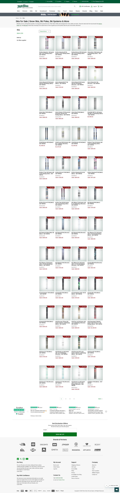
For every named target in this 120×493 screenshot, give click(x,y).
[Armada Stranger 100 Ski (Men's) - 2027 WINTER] (46, 284)
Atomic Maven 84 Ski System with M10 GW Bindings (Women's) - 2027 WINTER (78, 83)
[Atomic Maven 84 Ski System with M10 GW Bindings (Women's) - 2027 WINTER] (79, 73)
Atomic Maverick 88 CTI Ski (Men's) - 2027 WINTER (61, 83)
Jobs (93, 468)
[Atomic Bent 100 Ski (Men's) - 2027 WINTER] (46, 103)
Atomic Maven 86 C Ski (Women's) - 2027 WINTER (94, 83)
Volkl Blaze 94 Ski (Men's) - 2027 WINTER (95, 382)
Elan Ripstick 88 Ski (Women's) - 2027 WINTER (62, 233)
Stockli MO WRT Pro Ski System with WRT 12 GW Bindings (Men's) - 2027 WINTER (95, 113)
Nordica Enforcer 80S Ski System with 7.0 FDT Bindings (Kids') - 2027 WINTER (79, 53)
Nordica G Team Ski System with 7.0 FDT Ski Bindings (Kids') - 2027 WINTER (95, 144)
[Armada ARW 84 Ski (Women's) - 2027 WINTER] (95, 253)
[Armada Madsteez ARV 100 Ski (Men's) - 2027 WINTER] (79, 284)
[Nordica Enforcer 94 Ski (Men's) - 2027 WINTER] (63, 163)
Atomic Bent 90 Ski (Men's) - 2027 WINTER (78, 113)
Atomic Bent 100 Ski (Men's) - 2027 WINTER (46, 113)
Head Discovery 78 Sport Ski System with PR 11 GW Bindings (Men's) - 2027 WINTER (62, 323)
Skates (78, 11)
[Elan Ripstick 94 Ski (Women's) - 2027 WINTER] (63, 253)
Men (18, 11)
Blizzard (26, 25)
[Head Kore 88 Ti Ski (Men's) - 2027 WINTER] (95, 342)
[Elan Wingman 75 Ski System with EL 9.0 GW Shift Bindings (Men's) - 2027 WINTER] (46, 253)
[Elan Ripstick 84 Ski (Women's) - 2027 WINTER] (79, 223)
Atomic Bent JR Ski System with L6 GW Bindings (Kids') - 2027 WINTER (95, 53)
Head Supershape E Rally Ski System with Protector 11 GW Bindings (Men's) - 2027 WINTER (95, 323)
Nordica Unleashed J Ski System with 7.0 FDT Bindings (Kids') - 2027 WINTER (46, 53)
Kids (31, 11)
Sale (101, 11)
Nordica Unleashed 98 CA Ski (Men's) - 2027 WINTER (78, 173)
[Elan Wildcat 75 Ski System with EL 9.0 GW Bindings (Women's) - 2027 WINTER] (79, 193)
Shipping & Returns (75, 465)
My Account (56, 465)
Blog (91, 11)
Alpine (20, 33)
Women (24, 11)
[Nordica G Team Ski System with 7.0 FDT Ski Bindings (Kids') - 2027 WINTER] (95, 133)
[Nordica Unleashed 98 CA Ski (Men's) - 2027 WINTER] (79, 163)
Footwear (52, 11)
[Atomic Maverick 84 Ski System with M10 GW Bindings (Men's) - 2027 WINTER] (46, 73)
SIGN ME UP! (60, 434)
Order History (56, 466)
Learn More (19, 471)
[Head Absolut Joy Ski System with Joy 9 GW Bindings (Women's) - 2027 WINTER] (63, 342)
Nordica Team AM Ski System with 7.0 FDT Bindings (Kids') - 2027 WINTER (62, 204)
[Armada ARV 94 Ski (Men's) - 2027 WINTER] (95, 284)
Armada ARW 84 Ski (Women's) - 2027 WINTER (95, 263)
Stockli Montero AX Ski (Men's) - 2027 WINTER (79, 143)
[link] (60, 14)
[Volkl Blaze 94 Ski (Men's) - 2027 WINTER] (95, 372)
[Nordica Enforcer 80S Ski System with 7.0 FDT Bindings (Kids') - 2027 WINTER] (79, 43)
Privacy (73, 472)
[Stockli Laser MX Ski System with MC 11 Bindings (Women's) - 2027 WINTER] (63, 133)
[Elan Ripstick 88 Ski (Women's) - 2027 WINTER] (63, 223)
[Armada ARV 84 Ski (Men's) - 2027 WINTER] (63, 284)
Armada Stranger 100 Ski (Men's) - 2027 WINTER (46, 293)
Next (99, 399)
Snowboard (43, 11)
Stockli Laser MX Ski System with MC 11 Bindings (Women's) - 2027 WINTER (63, 144)
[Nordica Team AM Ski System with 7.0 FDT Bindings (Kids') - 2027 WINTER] (63, 193)
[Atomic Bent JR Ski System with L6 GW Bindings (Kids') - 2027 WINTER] (95, 43)
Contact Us (94, 474)
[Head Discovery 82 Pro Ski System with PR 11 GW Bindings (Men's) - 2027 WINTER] (79, 342)
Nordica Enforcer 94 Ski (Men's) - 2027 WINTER (62, 173)
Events (93, 466)
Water (71, 11)
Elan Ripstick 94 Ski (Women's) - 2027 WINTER (62, 263)
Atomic (100, 23)
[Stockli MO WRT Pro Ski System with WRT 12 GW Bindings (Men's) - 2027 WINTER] (95, 103)
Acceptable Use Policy (76, 474)
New (96, 11)
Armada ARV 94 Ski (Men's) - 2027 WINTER (94, 293)
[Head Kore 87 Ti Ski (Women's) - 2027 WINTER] (46, 372)
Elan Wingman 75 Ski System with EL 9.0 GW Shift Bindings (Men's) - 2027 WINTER (46, 264)
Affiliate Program (96, 472)
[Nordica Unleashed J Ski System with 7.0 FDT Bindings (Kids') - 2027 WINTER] (46, 43)
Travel (65, 11)
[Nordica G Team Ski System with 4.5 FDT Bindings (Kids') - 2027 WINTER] (46, 163)
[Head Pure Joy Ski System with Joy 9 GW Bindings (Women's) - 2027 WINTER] (79, 312)
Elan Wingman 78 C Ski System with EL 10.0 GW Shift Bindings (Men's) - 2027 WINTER (95, 234)
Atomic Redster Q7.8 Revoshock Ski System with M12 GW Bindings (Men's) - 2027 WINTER (62, 113)
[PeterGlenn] (25, 6)
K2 (20, 25)
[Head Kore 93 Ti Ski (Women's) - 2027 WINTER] (63, 372)
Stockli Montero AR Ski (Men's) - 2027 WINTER (46, 143)
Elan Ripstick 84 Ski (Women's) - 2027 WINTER (79, 233)
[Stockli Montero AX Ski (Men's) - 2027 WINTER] (79, 133)
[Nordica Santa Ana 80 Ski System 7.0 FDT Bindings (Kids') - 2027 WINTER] (63, 43)
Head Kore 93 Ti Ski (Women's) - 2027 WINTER (62, 382)
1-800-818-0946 (59, 478)
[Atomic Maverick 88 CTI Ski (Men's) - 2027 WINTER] (63, 73)
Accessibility (74, 468)
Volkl (18, 25)
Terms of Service (75, 478)
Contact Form (61, 479)
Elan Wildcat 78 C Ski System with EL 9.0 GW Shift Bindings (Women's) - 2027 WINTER (78, 264)
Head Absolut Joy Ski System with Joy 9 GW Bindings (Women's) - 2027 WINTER (62, 353)
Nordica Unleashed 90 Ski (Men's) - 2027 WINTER (95, 173)
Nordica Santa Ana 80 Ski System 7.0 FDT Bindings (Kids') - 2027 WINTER (62, 53)
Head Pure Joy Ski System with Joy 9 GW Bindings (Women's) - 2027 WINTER (79, 323)
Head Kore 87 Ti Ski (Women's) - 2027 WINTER (46, 382)
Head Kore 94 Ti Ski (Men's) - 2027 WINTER (45, 352)
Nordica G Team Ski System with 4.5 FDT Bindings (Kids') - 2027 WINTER (46, 174)
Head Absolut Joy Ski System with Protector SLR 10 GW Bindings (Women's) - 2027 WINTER (78, 383)
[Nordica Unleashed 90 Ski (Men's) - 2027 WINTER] (95, 163)
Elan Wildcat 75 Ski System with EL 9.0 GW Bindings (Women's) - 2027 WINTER (79, 204)
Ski (36, 11)
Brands (84, 11)
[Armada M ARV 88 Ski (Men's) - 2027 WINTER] (46, 312)
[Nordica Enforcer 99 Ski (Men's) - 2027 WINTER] (46, 193)
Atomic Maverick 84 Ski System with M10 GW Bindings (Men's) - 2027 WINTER (46, 83)
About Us (94, 465)
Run (59, 11)
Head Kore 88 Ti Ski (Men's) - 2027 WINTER (94, 352)
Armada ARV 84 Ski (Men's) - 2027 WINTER (62, 293)
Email (45, 430)
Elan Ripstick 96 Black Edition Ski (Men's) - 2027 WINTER (46, 233)
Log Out (55, 468)
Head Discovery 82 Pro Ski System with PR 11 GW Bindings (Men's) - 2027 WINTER (79, 353)
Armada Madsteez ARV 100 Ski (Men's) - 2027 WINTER (79, 293)
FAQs (72, 470)
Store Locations (95, 470)
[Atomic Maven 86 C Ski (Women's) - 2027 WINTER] (95, 73)
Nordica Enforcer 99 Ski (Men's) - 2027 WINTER (46, 203)
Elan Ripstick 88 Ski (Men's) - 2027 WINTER (94, 203)
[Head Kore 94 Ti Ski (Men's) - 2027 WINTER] (46, 342)
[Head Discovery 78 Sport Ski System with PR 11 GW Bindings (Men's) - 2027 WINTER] (63, 312)
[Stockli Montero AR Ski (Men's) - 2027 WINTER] (46, 133)
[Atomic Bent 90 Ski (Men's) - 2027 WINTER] (79, 103)
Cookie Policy (74, 476)
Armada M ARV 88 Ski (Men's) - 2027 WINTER (46, 322)
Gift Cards (73, 466)
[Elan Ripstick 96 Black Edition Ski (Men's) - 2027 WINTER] (46, 223)
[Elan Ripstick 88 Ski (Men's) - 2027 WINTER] (95, 193)
